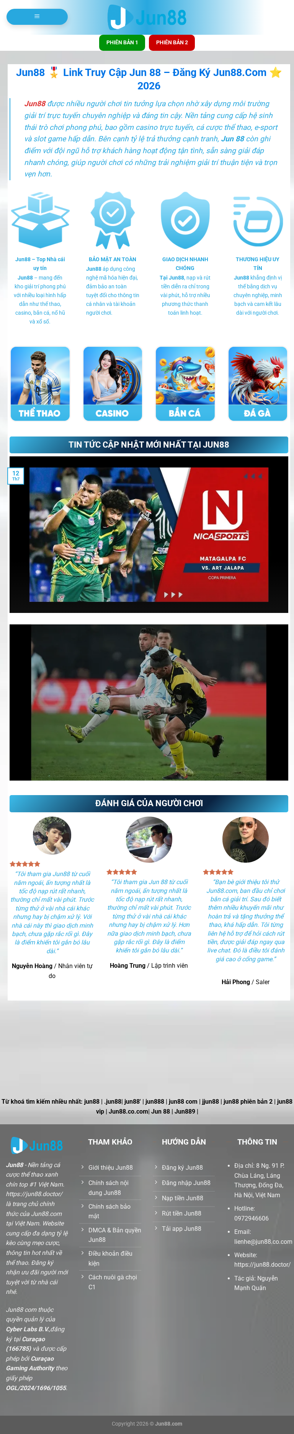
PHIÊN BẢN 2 (172, 42)
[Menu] (37, 17)
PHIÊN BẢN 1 (122, 42)
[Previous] (8, 708)
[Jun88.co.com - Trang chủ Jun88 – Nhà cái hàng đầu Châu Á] (147, 18)
